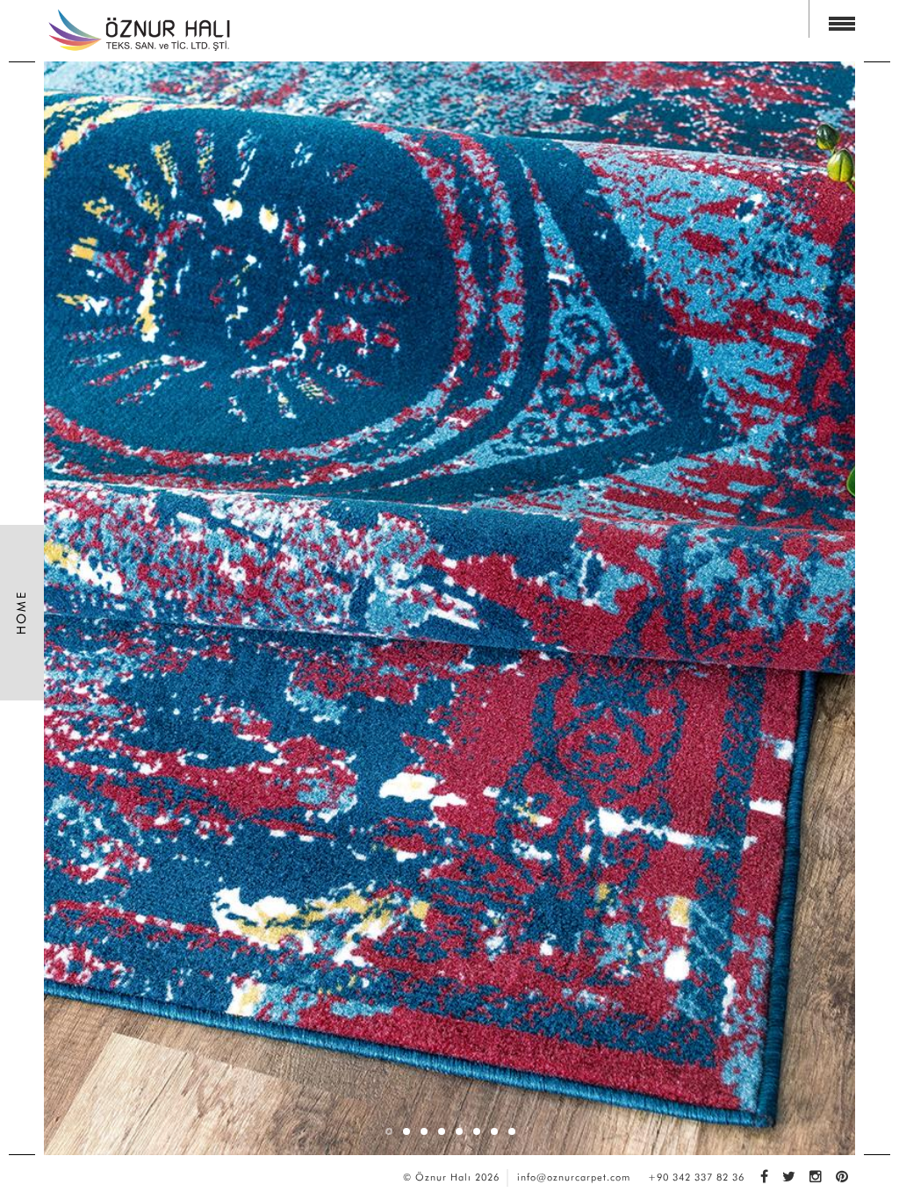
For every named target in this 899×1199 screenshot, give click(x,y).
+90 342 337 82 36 (696, 1177)
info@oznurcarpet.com (573, 1177)
